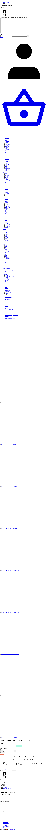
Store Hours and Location (7, 821)
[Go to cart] (24, 131)
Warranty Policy (6, 823)
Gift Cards (5, 825)
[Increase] (15, 751)
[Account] (24, 84)
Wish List (4, 827)
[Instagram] (4, 15)
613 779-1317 (6, 805)
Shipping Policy (6, 822)
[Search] (1, 34)
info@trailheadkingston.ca (8, 788)
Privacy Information (6, 826)
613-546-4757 (6, 787)
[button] (2, 754)
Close (1, 37)
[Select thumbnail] (24, 550)
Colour (1, 748)
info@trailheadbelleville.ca (8, 807)
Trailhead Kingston (11, 830)
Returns (4, 824)
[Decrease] (1, 751)
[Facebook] (4, 12)
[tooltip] (4, 754)
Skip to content (3, 0)
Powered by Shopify (4, 831)
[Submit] (28, 36)
